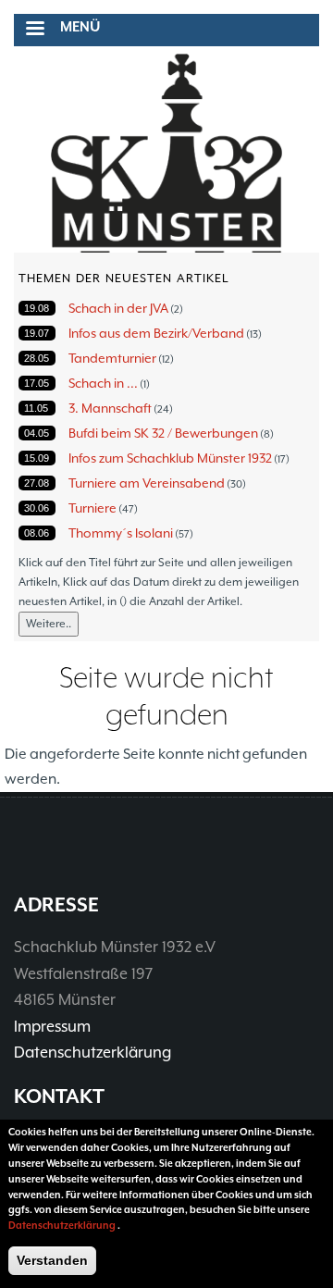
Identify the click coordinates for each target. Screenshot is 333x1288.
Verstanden (52, 1260)
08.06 (36, 533)
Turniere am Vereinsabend (146, 483)
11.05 (36, 408)
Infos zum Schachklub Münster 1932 (170, 458)
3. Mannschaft (110, 408)
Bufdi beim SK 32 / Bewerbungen (163, 433)
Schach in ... (103, 383)
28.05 (36, 358)
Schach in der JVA (118, 308)
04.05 (36, 433)
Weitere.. (48, 623)
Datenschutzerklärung (92, 1052)
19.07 (36, 333)
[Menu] (34, 30)
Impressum (52, 1026)
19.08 (36, 308)
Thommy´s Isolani (120, 533)
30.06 (36, 508)
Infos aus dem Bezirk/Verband (156, 333)
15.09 (36, 458)
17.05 (36, 383)
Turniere (92, 508)
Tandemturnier (112, 358)
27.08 (36, 483)
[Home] (166, 153)
